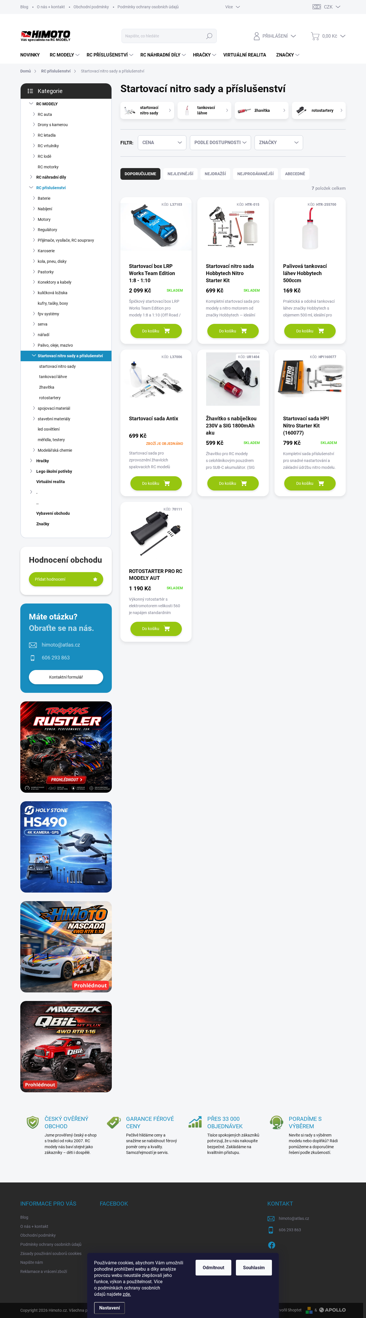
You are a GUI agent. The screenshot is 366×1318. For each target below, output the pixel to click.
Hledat (209, 36)
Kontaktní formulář (66, 677)
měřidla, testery (51, 439)
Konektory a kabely (54, 282)
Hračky (42, 461)
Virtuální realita (50, 481)
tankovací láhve (53, 376)
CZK (328, 7)
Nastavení (109, 1308)
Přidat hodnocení (50, 579)
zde (127, 1294)
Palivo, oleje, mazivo (55, 345)
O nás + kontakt (51, 7)
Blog (24, 7)
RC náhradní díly (51, 177)
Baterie (44, 198)
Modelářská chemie (55, 450)
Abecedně (295, 173)
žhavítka (46, 387)
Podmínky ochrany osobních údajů (148, 7)
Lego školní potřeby (54, 471)
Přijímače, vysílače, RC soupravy (66, 240)
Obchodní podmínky (91, 7)
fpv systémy (48, 314)
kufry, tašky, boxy (53, 303)
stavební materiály (54, 419)
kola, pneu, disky (52, 261)
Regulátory (47, 229)
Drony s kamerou (53, 124)
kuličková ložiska (52, 292)
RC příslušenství (51, 187)
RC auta (45, 114)
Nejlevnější (180, 173)
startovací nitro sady (57, 366)
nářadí (43, 334)
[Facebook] (271, 1244)
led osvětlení (48, 429)
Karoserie (46, 251)
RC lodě (44, 156)
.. (37, 502)
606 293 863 (56, 658)
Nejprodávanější (255, 173)
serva (42, 324)
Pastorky (46, 272)
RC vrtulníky (48, 146)
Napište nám (31, 1262)
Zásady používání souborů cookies (50, 1253)
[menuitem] (32, 55)
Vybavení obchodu (53, 513)
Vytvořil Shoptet (287, 1310)
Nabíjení (45, 209)
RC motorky (48, 167)
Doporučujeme (140, 173)
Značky (42, 524)
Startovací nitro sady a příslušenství (70, 356)
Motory (44, 219)
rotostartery (50, 397)
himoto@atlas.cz (61, 645)
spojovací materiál (54, 408)
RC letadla (47, 135)
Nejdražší (215, 173)
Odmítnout (213, 1267)
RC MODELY (47, 104)
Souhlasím (254, 1267)
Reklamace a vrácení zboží (43, 1271)
